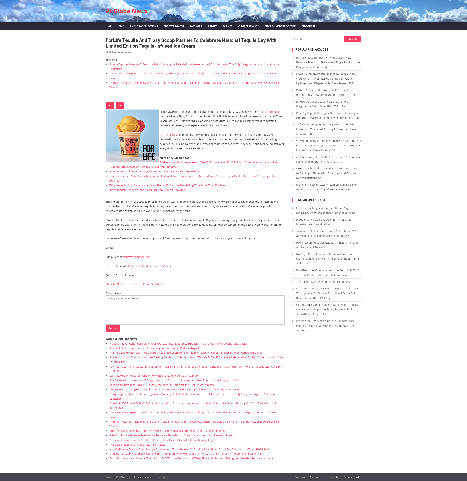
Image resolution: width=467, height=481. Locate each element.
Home (120, 26)
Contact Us (315, 477)
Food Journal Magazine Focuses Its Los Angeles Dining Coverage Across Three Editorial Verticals (325, 210)
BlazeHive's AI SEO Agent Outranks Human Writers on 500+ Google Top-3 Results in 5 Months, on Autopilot (174, 389)
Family (212, 26)
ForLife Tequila (270, 111)
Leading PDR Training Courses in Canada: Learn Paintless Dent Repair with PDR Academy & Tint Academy (325, 325)
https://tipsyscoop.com (136, 257)
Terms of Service (352, 477)
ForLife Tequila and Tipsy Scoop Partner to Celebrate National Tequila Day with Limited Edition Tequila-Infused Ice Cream (191, 43)
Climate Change (248, 26)
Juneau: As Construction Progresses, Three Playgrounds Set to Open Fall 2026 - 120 (322, 104)
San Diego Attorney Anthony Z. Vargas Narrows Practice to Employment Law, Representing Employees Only (174, 380)
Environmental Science (280, 26)
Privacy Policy (332, 477)
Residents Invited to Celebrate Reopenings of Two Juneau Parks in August (154, 348)
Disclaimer (133, 284)
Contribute (300, 477)
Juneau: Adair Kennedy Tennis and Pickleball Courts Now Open (148, 190)
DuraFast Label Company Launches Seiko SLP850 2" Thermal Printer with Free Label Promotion (167, 430)
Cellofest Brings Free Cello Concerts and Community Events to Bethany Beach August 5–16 (328, 159)
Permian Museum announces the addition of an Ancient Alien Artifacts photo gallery (161, 440)
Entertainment (174, 26)
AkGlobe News (127, 11)
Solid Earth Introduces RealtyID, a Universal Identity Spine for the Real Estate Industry (161, 385)
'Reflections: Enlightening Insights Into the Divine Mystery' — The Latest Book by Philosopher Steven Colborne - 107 (327, 129)
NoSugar (196, 26)
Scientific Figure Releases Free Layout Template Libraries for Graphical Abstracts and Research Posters (172, 435)
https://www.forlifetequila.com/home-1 (150, 266)
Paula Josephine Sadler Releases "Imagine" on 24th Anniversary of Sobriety (327, 245)
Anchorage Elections (144, 26)
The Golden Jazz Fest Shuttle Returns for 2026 (137, 444)
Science (227, 26)
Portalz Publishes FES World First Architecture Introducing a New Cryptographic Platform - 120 (325, 92)
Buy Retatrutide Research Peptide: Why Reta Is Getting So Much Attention (154, 375)
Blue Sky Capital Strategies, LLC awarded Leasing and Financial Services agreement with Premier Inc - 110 (328, 115)
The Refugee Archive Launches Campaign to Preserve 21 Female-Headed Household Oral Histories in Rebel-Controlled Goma (185, 352)
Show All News (115, 284)
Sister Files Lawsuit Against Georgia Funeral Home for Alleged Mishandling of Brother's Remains (326, 187)
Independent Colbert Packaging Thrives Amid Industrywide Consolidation (154, 171)
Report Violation (152, 284)
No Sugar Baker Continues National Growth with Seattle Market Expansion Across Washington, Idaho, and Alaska (178, 343)
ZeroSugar (309, 26)
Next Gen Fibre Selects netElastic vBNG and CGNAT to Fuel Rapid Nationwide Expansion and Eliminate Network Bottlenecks (327, 173)
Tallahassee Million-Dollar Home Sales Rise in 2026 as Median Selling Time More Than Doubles (167, 185)
